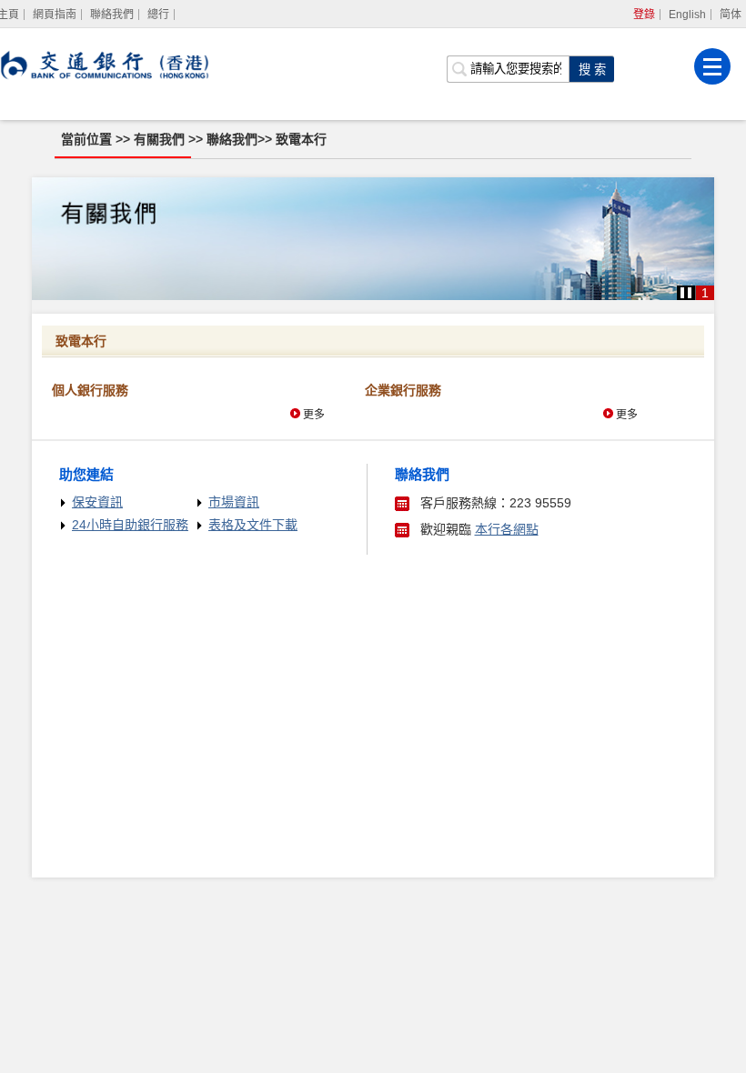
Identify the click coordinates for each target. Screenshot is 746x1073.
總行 (158, 14)
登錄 (644, 14)
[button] (685, 292)
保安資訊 (97, 502)
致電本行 (301, 139)
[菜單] (712, 66)
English (687, 14)
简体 (730, 14)
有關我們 (161, 139)
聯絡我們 (112, 14)
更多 (314, 414)
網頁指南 (54, 14)
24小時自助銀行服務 (130, 524)
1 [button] (705, 293)
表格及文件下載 (252, 524)
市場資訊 (233, 502)
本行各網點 (507, 529)
